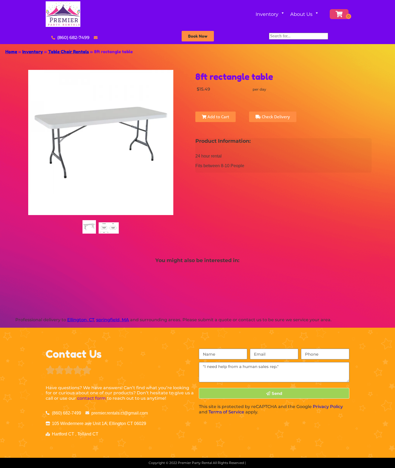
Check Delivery (275, 116)
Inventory (267, 14)
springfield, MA (112, 319)
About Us (301, 14)
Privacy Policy (328, 406)
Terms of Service (226, 412)
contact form (91, 398)
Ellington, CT (80, 319)
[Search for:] (298, 36)
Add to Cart (217, 116)
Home (11, 51)
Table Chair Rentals (68, 51)
